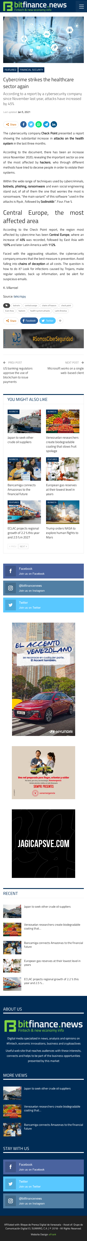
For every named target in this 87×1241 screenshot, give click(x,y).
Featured (10, 70)
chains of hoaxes (49, 305)
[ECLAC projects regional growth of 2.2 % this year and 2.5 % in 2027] (24, 512)
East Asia (9, 310)
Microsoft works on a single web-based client (66, 370)
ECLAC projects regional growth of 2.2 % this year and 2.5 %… (51, 981)
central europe (31, 305)
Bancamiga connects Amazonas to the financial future (53, 945)
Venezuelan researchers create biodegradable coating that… (52, 926)
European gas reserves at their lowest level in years (52, 963)
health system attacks (40, 310)
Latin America (61, 310)
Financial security (31, 70)
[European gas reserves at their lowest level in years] (62, 469)
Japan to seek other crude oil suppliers (47, 906)
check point (66, 305)
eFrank (52, 1234)
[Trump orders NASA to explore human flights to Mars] (62, 512)
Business (13, 411)
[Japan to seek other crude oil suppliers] (24, 421)
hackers (22, 310)
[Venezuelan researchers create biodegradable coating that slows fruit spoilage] (62, 421)
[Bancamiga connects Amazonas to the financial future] (24, 469)
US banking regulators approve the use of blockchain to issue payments (18, 375)
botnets (16, 305)
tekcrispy (20, 296)
